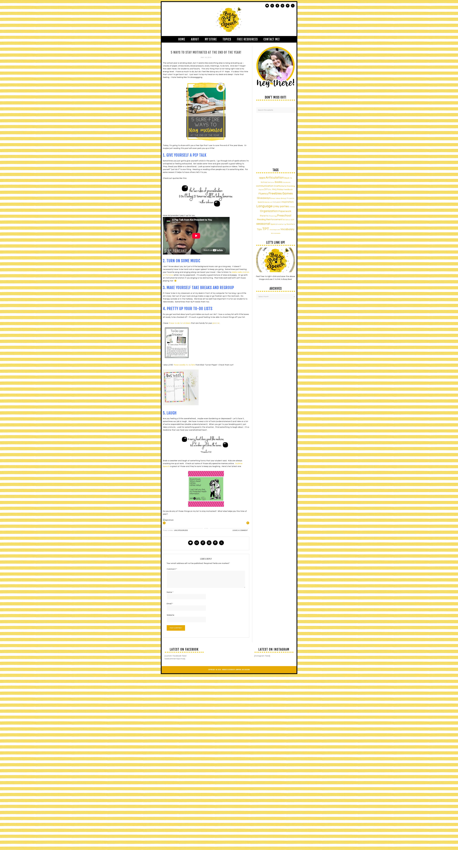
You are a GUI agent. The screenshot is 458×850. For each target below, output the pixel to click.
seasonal (263, 223)
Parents (264, 216)
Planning (273, 216)
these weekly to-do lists (184, 365)
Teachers (291, 224)
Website (170, 615)
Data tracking (288, 186)
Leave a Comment (240, 530)
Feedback (288, 189)
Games (287, 193)
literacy (292, 206)
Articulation (275, 177)
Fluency (263, 193)
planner (216, 323)
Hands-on (268, 202)
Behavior (271, 182)
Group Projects (287, 198)
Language (264, 206)
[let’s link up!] (275, 260)
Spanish (274, 224)
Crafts (277, 186)
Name (170, 592)
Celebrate (286, 182)
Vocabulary (287, 229)
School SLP (289, 220)
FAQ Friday (277, 189)
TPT (265, 229)
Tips (259, 229)
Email (170, 604)
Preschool (284, 215)
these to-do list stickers (179, 323)
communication (264, 186)
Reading (261, 219)
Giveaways (264, 198)
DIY (266, 189)
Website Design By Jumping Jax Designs (236, 670)
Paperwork (284, 211)
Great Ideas (275, 198)
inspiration (287, 202)
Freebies (275, 193)
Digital (261, 189)
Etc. (270, 189)
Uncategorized (181, 530)
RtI (284, 219)
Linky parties (281, 206)
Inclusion (277, 202)
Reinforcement (274, 219)
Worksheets (275, 233)
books (278, 182)
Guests (261, 202)
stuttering (282, 224)
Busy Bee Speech (229, 19)
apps (262, 178)
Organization (269, 211)
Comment (172, 569)
